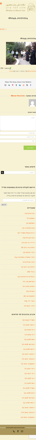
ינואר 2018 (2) (28, 349)
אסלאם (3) (30, 223)
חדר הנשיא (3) (28, 252)
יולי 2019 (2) (29, 329)
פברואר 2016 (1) (28, 398)
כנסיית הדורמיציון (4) (26, 276)
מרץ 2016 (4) (29, 393)
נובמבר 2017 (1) (28, 359)
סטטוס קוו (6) (29, 296)
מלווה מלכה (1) (28, 286)
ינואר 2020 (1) (28, 325)
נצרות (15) (30, 291)
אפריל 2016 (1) (28, 388)
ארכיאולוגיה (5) (28, 228)
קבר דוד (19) (29, 301)
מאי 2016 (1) (29, 383)
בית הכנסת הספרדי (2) (26, 233)
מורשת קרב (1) (28, 281)
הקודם (2, 29)
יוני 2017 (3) (29, 373)
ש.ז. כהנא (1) (29, 306)
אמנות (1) (30, 218)
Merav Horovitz (32, 71)
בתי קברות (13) (28, 237)
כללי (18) (30, 272)
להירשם (4, 204)
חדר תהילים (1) (28, 262)
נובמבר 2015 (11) (27, 412)
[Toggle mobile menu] (1, 3)
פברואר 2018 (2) (28, 344)
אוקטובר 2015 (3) (27, 417)
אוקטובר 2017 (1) (27, 363)
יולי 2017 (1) (29, 368)
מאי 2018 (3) (29, 339)
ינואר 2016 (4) (28, 402)
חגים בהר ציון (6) (27, 247)
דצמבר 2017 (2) (28, 354)
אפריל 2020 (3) (28, 320)
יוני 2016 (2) (29, 378)
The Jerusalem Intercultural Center (15, 427)
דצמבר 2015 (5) (28, 407)
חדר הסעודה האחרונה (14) (24, 257)
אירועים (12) (29, 213)
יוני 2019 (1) (29, 334)
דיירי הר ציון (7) (28, 242)
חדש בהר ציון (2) (27, 267)
